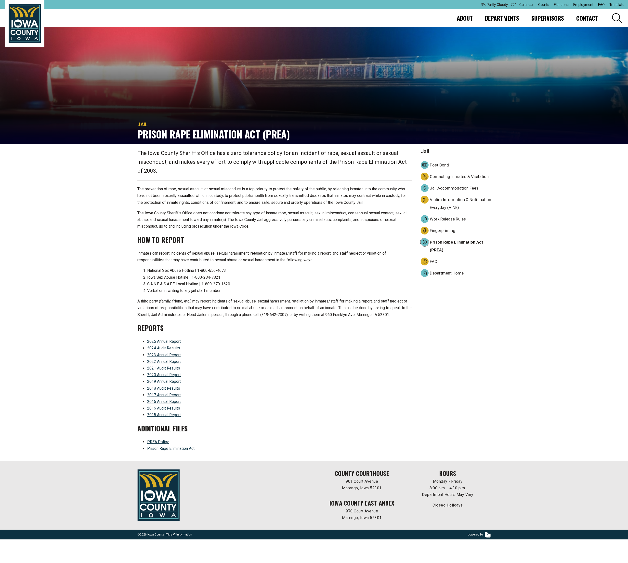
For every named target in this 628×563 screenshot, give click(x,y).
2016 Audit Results (163, 408)
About (465, 18)
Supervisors (547, 18)
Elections (561, 4)
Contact (587, 18)
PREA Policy (158, 441)
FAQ (601, 4)
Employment (583, 4)
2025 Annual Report (164, 341)
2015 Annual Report (164, 414)
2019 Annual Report (164, 381)
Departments (502, 18)
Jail (142, 124)
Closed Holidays (447, 505)
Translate (616, 4)
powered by (476, 534)
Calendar (526, 4)
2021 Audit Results (163, 368)
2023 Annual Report (164, 355)
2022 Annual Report (164, 361)
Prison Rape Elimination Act (171, 448)
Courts (543, 4)
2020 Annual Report (164, 374)
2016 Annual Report (164, 401)
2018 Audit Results (163, 388)
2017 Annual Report (164, 395)
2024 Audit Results (163, 348)
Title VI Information (179, 534)
